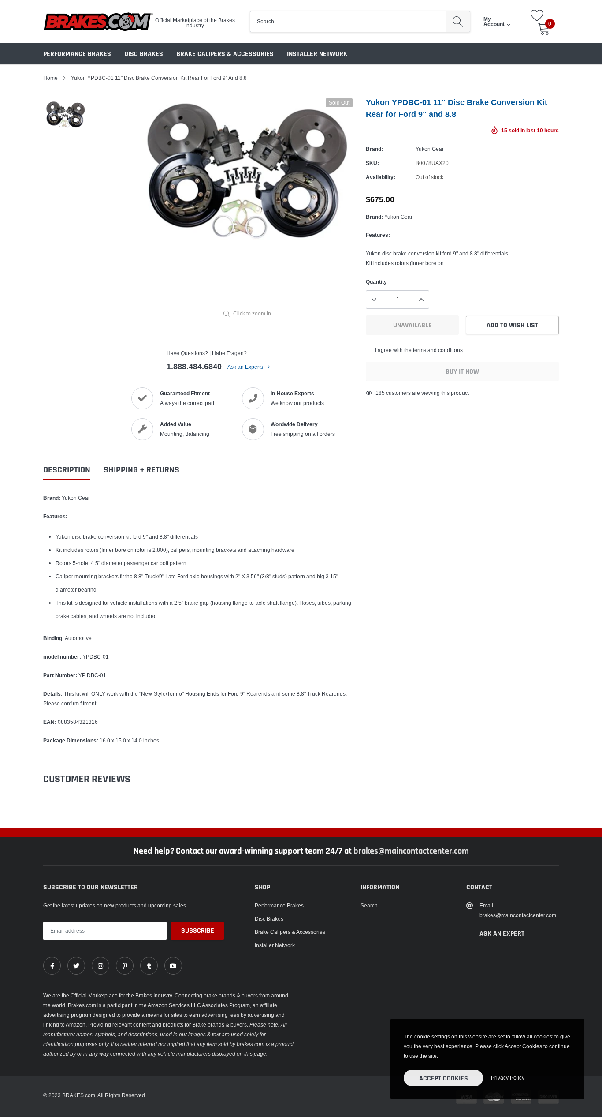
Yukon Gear (430, 149)
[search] (458, 21)
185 (380, 393)
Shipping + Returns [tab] (141, 470)
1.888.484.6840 (194, 366)
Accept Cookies (443, 1078)
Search (369, 905)
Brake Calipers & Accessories (225, 54)
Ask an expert (501, 933)
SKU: (372, 163)
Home (50, 78)
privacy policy (507, 1077)
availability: (380, 177)
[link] (52, 966)
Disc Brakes (143, 54)
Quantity (376, 281)
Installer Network (317, 54)
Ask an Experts (245, 367)
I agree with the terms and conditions (418, 350)
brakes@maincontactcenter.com (411, 851)
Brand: (374, 149)
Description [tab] (66, 470)
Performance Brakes (77, 54)
